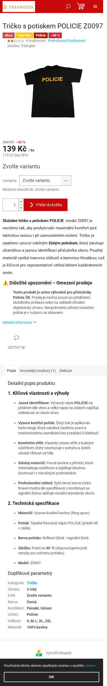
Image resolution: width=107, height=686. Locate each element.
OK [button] (51, 677)
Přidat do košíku (49, 205)
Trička (32, 583)
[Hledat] (68, 6)
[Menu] (95, 6)
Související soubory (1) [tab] (38, 371)
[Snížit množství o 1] (21, 208)
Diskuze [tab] (65, 371)
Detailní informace (17, 322)
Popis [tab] (11, 371)
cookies (90, 666)
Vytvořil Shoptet (58, 653)
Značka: (21, 46)
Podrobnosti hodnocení (66, 41)
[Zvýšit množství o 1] (21, 202)
